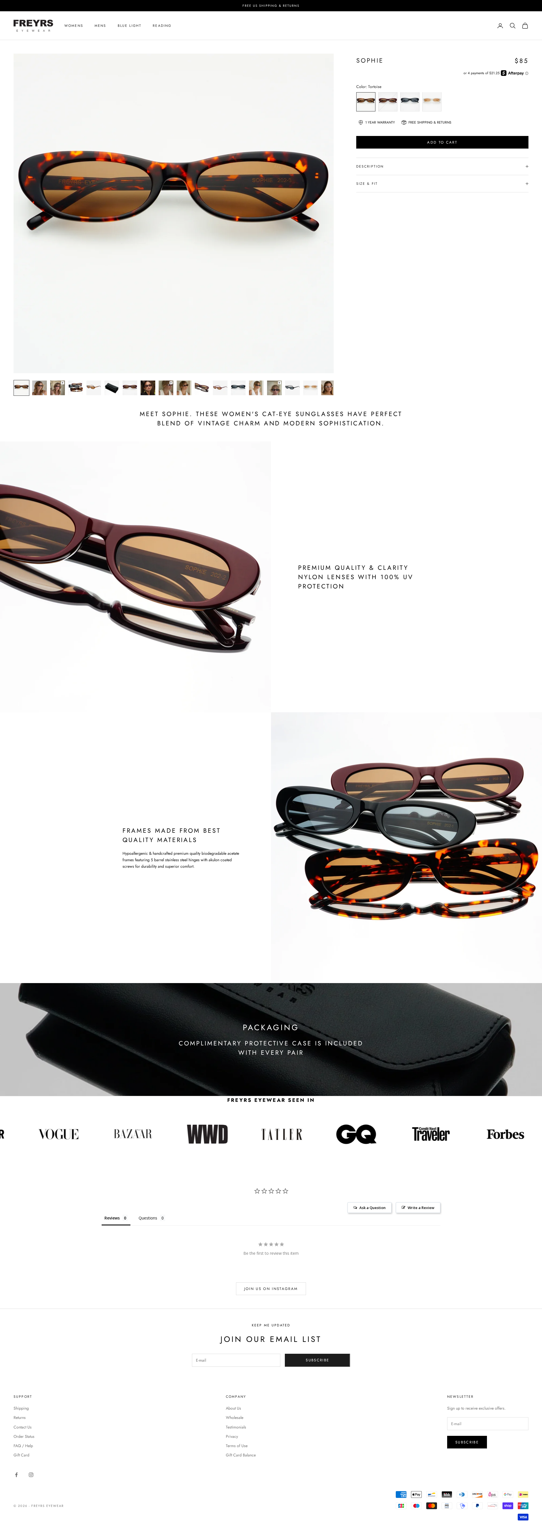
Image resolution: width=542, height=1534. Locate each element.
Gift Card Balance (241, 1455)
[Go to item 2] (39, 388)
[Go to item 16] (292, 388)
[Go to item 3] (57, 388)
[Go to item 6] (112, 388)
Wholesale (234, 1417)
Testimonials (236, 1427)
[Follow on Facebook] (16, 1475)
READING (162, 25)
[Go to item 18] (328, 388)
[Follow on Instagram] (31, 1475)
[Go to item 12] (220, 388)
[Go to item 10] (184, 388)
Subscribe (317, 1360)
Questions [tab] (148, 1218)
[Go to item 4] (76, 388)
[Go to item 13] (238, 388)
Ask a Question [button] (372, 1207)
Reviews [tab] (112, 1218)
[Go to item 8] (148, 388)
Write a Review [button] (421, 1207)
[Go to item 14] (256, 388)
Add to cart (442, 142)
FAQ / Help (23, 1446)
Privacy (232, 1436)
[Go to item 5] (94, 388)
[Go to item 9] (166, 388)
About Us (233, 1408)
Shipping (21, 1408)
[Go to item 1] (21, 388)
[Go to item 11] (202, 388)
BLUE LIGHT (130, 25)
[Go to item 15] (274, 388)
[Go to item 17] (310, 388)
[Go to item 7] (130, 388)
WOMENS (73, 25)
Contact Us (23, 1427)
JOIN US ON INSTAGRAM (271, 1288)
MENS (100, 25)
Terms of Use (237, 1446)
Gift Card (21, 1455)
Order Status (24, 1436)
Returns (20, 1417)
